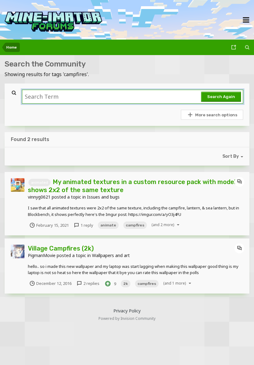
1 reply (86, 225)
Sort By (230, 156)
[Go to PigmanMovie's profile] (17, 251)
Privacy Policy (127, 311)
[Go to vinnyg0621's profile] (17, 185)
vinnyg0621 (39, 197)
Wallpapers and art (111, 255)
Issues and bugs (103, 197)
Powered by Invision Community (127, 318)
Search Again (221, 96)
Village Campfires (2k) (61, 248)
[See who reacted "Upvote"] (108, 283)
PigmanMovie (41, 255)
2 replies (90, 283)
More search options (216, 115)
